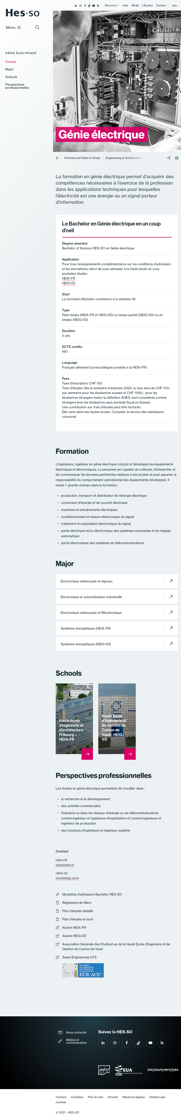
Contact (161, 5)
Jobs (125, 5)
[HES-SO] (22, 16)
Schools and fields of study (82, 158)
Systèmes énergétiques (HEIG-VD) (86, 644)
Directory (110, 5)
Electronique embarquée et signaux (87, 581)
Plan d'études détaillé (77, 911)
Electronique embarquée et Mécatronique (91, 613)
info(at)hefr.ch (65, 865)
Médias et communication (76, 1041)
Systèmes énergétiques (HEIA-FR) (86, 628)
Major (9, 69)
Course (10, 61)
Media (135, 5)
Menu (11, 27)
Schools (11, 77)
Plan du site (95, 1097)
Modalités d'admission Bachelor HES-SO (92, 894)
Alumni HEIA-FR (74, 928)
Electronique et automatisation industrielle (91, 597)
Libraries (147, 5)
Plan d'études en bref (77, 919)
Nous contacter (76, 1032)
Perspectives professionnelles (17, 86)
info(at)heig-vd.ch (67, 878)
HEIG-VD (68, 283)
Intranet (113, 1097)
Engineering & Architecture (123, 158)
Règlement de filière (76, 903)
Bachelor (153, 158)
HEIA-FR (68, 278)
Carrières (77, 1097)
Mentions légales (133, 1097)
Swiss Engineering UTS (79, 957)
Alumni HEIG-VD (74, 936)
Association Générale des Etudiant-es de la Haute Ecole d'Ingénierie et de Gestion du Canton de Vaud (116, 946)
